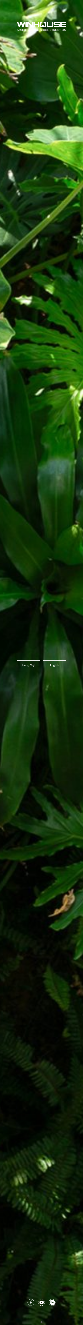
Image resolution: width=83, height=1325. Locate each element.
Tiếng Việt (28, 665)
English (54, 665)
